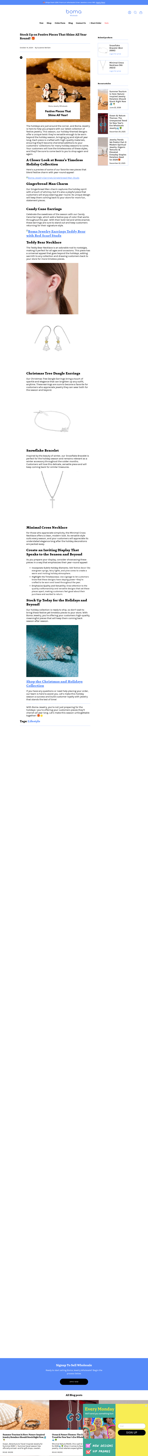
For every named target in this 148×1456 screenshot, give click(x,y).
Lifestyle (34, 721)
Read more (8, 1452)
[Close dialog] (146, 1406)
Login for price (115, 54)
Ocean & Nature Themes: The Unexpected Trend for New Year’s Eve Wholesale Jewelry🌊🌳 (73, 1437)
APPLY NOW (74, 1382)
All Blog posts (74, 1395)
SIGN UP (131, 1432)
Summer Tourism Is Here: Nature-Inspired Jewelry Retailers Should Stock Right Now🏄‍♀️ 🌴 (24, 1437)
